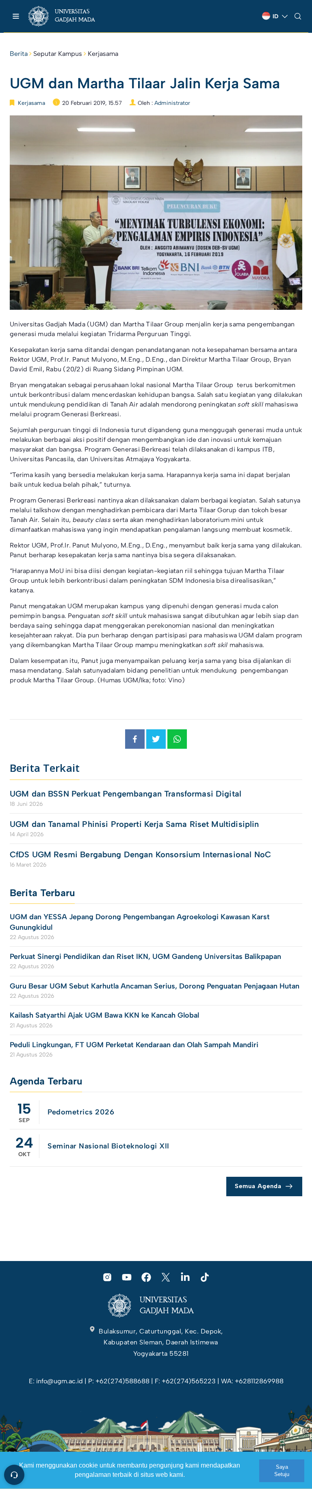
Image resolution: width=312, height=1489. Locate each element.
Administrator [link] (172, 103)
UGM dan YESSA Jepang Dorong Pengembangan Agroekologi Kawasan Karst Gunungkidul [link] (140, 921)
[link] (69, 16)
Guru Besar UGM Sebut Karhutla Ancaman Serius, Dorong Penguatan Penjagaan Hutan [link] (154, 986)
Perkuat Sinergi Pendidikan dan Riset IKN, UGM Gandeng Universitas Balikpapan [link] (146, 956)
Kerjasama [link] (103, 54)
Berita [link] (19, 54)
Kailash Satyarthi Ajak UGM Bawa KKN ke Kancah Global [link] (104, 1015)
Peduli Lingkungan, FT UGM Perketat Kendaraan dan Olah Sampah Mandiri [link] (134, 1044)
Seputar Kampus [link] (57, 54)
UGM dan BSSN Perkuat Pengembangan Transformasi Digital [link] (125, 794)
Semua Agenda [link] (258, 1186)
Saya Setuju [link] (281, 1470)
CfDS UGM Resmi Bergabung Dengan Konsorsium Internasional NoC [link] (140, 854)
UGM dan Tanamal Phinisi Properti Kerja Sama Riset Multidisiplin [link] (134, 824)
